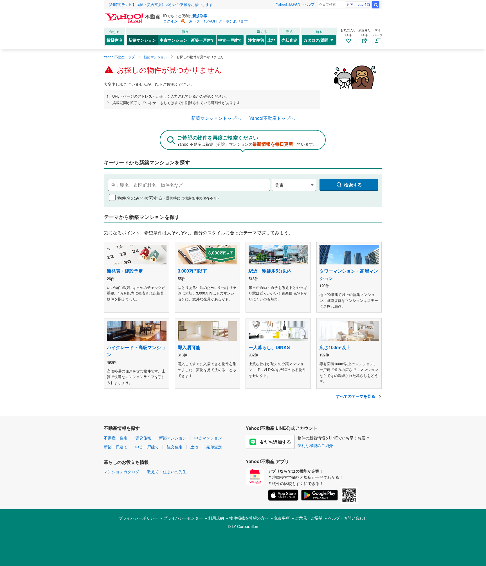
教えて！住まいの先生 (166, 471)
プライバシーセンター (183, 518)
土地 (271, 40)
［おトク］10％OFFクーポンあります (216, 21)
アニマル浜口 (360, 4)
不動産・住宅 (115, 438)
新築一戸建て (203, 40)
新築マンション (142, 40)
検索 (375, 4)
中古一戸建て (230, 40)
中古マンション (173, 40)
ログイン (170, 21)
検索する (353, 184)
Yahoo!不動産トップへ (272, 118)
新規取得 (199, 15)
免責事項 (282, 518)
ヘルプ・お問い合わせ (347, 518)
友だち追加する (275, 442)
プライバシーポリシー (138, 518)
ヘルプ (308, 4)
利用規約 (216, 518)
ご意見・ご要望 (309, 518)
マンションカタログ (121, 471)
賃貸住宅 (114, 40)
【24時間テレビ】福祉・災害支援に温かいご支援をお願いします (160, 4)
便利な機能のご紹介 (315, 445)
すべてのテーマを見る (356, 396)
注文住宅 (256, 40)
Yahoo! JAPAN (288, 4)
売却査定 (289, 40)
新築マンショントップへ (216, 118)
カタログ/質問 (315, 40)
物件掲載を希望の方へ (249, 518)
